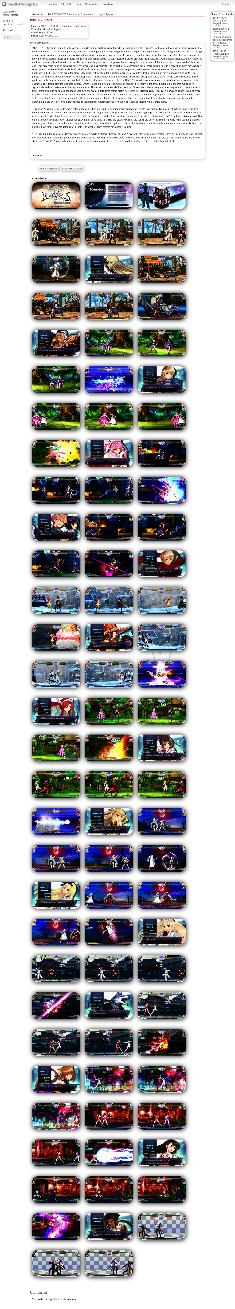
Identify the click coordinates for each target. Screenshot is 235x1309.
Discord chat (107, 4)
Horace (219, 47)
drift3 (218, 25)
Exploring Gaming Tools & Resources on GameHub (222, 40)
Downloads (91, 4)
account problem (221, 28)
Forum (78, 4)
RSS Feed (7, 30)
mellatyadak (221, 58)
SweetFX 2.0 (51, 35)
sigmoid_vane (106, 14)
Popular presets (10, 14)
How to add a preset (12, 24)
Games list (52, 4)
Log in (225, 4)
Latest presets (9, 11)
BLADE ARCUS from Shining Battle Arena (70, 14)
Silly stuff (66, 4)
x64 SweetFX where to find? (220, 19)
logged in (52, 1299)
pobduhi (219, 33)
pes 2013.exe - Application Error (221, 52)
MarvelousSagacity (52, 29)
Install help (7, 21)
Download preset (48, 168)
